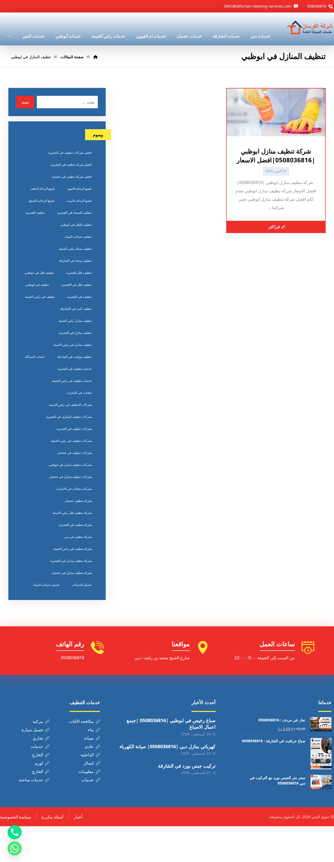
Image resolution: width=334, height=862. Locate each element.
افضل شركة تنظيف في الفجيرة (71, 164)
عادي (89, 746)
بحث (25, 102)
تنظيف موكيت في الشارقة (74, 356)
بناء (91, 730)
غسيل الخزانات (82, 584)
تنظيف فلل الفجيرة (79, 272)
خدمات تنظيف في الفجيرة (75, 368)
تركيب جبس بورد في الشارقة (187, 766)
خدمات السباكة (35, 356)
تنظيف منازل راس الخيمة (75, 320)
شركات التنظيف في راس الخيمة (70, 404)
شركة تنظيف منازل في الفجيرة (71, 560)
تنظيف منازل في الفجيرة (75, 332)
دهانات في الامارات (79, 392)
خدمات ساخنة (31, 780)
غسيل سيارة (32, 730)
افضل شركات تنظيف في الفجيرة (70, 152)
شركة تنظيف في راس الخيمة (72, 548)
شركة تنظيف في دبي (78, 536)
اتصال (89, 763)
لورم (39, 763)
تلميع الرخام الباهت (42, 188)
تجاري (38, 738)
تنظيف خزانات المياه (78, 236)
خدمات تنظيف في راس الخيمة (72, 380)
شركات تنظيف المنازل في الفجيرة (69, 416)
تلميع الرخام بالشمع (41, 200)
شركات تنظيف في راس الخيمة (71, 440)
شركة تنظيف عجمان (78, 500)
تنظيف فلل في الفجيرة (77, 284)
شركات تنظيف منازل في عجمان (70, 476)
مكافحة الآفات (81, 721)
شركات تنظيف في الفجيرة (74, 428)
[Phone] (15, 832)
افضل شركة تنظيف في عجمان (72, 176)
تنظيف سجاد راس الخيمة (75, 248)
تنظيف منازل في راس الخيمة (72, 344)
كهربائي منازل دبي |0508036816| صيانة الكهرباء (168, 746)
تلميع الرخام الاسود (79, 188)
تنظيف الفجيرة (35, 212)
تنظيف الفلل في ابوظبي (76, 224)
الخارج (37, 755)
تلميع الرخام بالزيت (79, 200)
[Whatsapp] (15, 848)
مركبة (38, 721)
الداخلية (87, 755)
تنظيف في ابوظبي (37, 284)
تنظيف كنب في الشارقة (76, 308)
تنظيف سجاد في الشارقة (75, 260)
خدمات (37, 746)
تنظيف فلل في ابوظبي (39, 272)
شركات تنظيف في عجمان (74, 452)
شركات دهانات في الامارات (74, 488)
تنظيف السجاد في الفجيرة (74, 212)
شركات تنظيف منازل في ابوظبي (70, 464)
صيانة (89, 738)
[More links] (8, 29)
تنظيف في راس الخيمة (40, 296)
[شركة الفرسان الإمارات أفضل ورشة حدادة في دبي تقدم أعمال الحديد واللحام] (309, 27)
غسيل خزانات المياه (46, 584)
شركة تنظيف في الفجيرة (75, 524)
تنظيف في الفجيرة (79, 296)
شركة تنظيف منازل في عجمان (71, 572)
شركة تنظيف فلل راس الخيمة (72, 512)
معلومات (86, 771)
